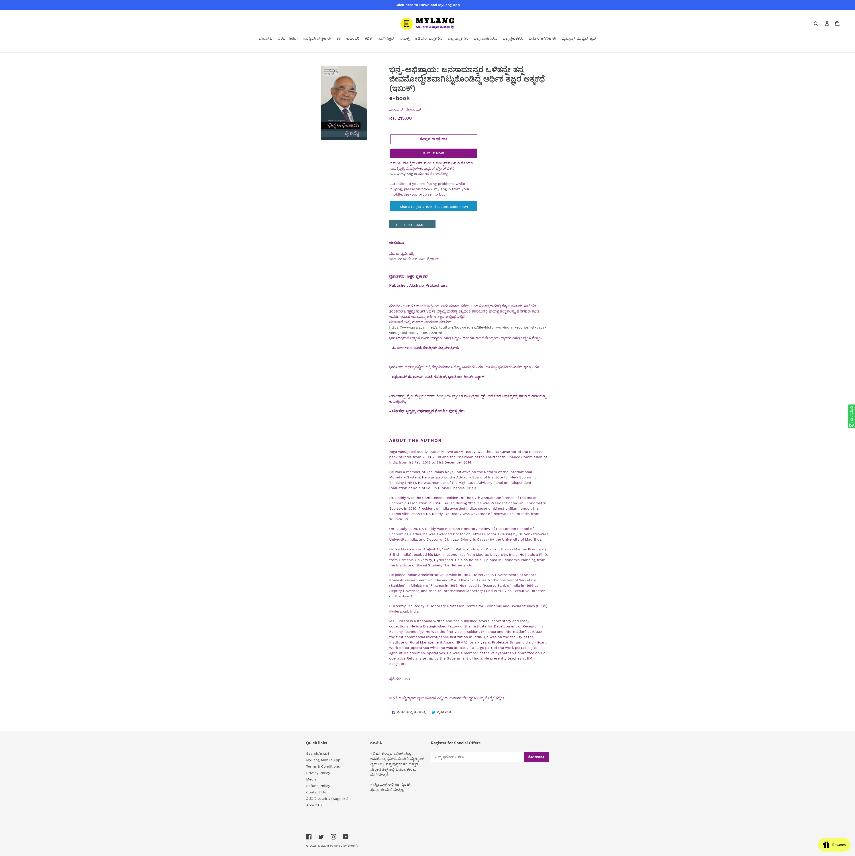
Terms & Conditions (323, 766)
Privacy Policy (318, 773)
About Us (314, 805)
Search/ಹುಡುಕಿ (318, 753)
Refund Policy (318, 786)
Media (311, 779)
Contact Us (316, 792)
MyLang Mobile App (323, 760)
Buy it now (433, 153)
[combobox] (821, 23)
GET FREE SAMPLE (412, 225)
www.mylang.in (403, 174)
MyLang (323, 845)
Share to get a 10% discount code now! (434, 206)
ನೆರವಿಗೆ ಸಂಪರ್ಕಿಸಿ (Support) (327, 799)
